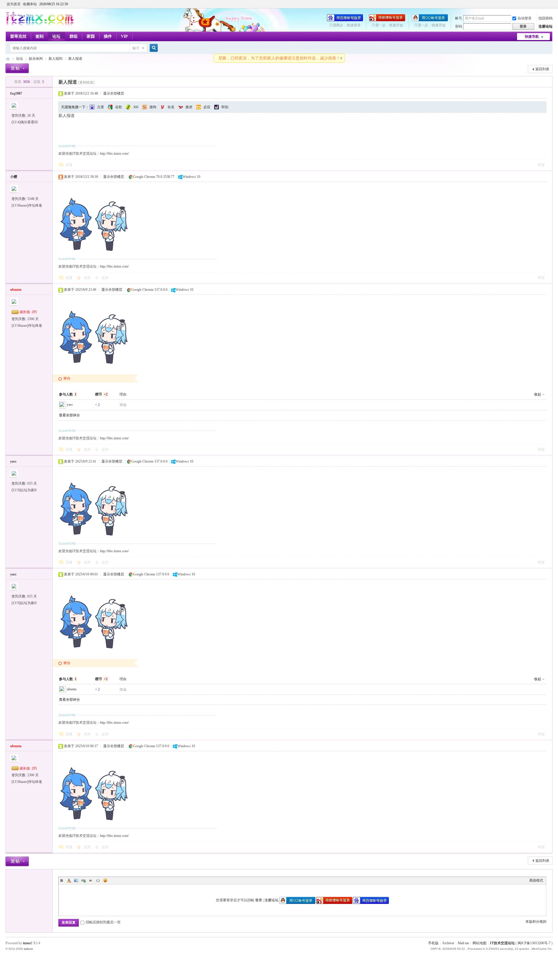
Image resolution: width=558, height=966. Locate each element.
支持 (88, 278)
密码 (458, 26)
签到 (39, 36)
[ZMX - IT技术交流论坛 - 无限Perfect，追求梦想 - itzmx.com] (40, 25)
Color (69, 880)
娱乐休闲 (36, 59)
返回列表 (542, 69)
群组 (73, 36)
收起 (537, 394)
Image (76, 880)
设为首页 (14, 4)
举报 (541, 165)
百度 (100, 107)
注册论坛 (545, 26)
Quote (91, 880)
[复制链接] (86, 82)
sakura (28, 948)
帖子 (136, 48)
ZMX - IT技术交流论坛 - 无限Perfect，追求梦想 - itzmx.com (8, 59)
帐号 (458, 18)
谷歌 (118, 107)
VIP (124, 36)
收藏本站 (30, 4)
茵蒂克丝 (18, 36)
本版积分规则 (535, 922)
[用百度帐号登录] (345, 20)
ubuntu (71, 689)
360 (135, 107)
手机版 (433, 943)
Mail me (463, 943)
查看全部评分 (69, 415)
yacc (70, 404)
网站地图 (480, 943)
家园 (91, 36)
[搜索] (152, 48)
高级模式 (536, 880)
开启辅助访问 (551, 4)
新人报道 (75, 59)
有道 (170, 107)
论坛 (56, 36)
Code (98, 880)
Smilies (105, 880)
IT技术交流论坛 (502, 943)
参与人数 (67, 394)
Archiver (448, 943)
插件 (108, 36)
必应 (206, 107)
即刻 (224, 107)
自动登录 (525, 18)
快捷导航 (532, 37)
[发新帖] (17, 68)
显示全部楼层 (113, 93)
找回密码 (545, 18)
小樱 (13, 177)
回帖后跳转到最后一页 (103, 922)
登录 (258, 900)
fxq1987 (16, 93)
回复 (69, 165)
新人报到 (55, 59)
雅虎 (188, 107)
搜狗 (152, 107)
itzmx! (27, 943)
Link (83, 880)
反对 (105, 278)
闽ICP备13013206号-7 (534, 943)
